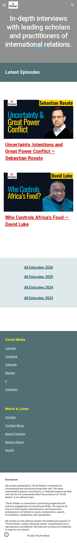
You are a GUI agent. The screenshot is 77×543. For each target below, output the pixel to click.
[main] (38, 31)
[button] (4, 5)
